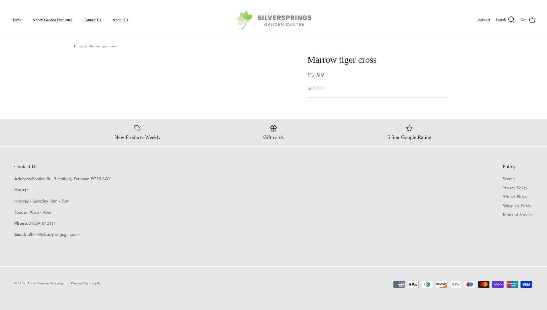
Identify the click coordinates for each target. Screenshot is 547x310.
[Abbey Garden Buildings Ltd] (273, 20)
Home (16, 20)
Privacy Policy (515, 188)
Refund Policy (515, 197)
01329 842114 (42, 223)
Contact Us (92, 20)
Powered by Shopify (85, 283)
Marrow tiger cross (103, 46)
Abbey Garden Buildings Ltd (48, 283)
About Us (120, 20)
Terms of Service (518, 215)
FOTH (318, 88)
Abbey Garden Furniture (52, 20)
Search (509, 179)
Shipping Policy (517, 206)
